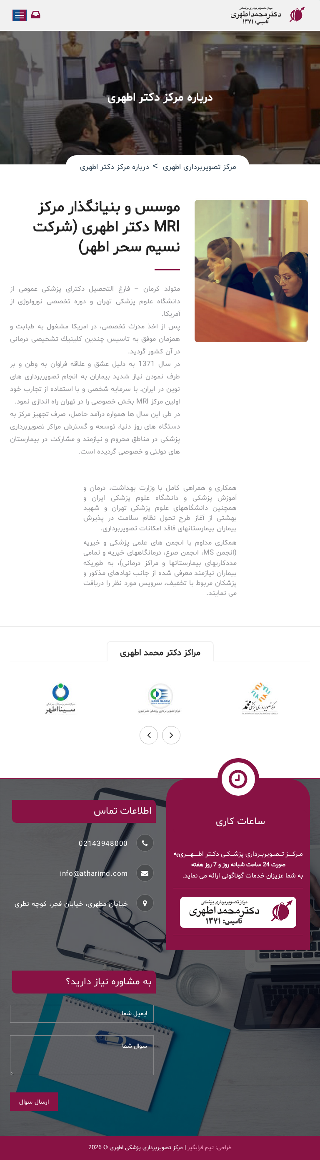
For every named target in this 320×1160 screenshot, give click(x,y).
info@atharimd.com (94, 874)
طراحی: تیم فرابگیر (210, 1148)
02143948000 (103, 844)
